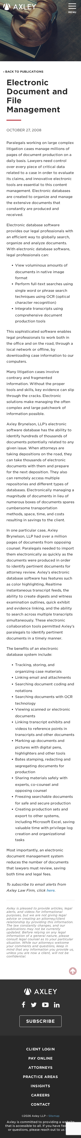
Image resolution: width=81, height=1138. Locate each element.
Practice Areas (40, 1077)
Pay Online (40, 1058)
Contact (40, 1104)
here (51, 890)
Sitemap (53, 1115)
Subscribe (40, 1021)
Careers (40, 1095)
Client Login (40, 1049)
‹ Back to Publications (23, 71)
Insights (40, 1086)
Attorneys (40, 1068)
